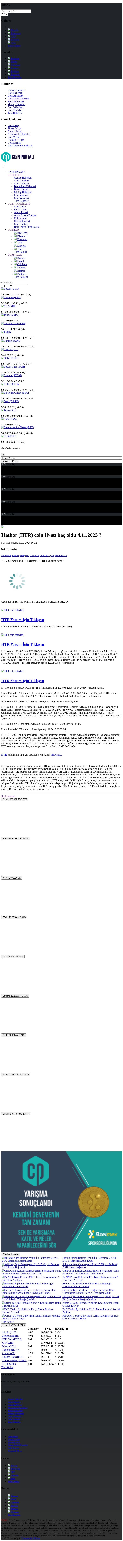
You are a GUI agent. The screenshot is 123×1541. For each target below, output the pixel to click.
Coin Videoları (15, 107)
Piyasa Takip (14, 128)
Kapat (15, 461)
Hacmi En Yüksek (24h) (14, 1325)
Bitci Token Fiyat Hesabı (20, 145)
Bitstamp (15, 74)
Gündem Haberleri (11, 1254)
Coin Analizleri (15, 95)
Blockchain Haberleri (18, 98)
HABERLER (15, 174)
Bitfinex (14, 71)
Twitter (15, 555)
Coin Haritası (14, 142)
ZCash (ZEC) (9, 1364)
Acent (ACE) (8, 1353)
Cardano (5, 343)
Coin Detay (13, 125)
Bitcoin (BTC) (9, 1332)
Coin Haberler (15, 92)
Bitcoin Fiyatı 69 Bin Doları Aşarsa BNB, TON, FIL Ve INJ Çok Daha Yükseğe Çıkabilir (90, 1298)
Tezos (4, 413)
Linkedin (34, 555)
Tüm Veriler (7, 1322)
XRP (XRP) (8, 1342)
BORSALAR (15, 254)
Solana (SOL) (9, 1346)
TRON (4, 335)
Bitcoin (14, 30)
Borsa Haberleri (16, 101)
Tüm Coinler (14, 45)
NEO (4, 421)
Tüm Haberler (15, 113)
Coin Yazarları (15, 110)
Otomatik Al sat (16, 139)
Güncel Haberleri (23, 177)
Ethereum (15, 33)
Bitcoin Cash (7, 369)
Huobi (13, 61)
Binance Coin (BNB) (12, 1357)
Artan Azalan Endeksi (19, 134)
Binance (14, 58)
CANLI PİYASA (16, 172)
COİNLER (13, 229)
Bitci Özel (22, 233)
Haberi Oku (61, 555)
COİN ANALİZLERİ (19, 203)
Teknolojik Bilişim (30, 1538)
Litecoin (14, 39)
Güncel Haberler (16, 90)
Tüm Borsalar (15, 77)
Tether (4, 317)
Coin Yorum (14, 137)
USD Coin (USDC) (12, 1339)
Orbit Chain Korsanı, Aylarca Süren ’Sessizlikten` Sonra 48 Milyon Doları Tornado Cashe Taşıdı (90, 1272)
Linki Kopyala (47, 555)
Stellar (4, 361)
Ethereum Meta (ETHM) (14, 1360)
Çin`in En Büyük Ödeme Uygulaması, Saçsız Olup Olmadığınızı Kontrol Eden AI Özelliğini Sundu (88, 1291)
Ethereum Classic (10, 395)
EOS (3, 439)
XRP (13, 36)
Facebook (6, 555)
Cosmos (5, 378)
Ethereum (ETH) (10, 1335)
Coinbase (15, 65)
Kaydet (6, 461)
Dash (4, 404)
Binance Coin (8, 326)
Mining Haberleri (16, 104)
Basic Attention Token (12, 430)
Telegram (24, 555)
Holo (3, 387)
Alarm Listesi (14, 131)
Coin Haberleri (21, 180)
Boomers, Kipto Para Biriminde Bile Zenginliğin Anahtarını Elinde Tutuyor (87, 1285)
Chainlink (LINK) (11, 1349)
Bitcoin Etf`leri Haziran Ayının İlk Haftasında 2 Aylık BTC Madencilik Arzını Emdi (89, 1259)
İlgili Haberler (8, 796)
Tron (13, 43)
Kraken (14, 68)
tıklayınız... (56, 754)
